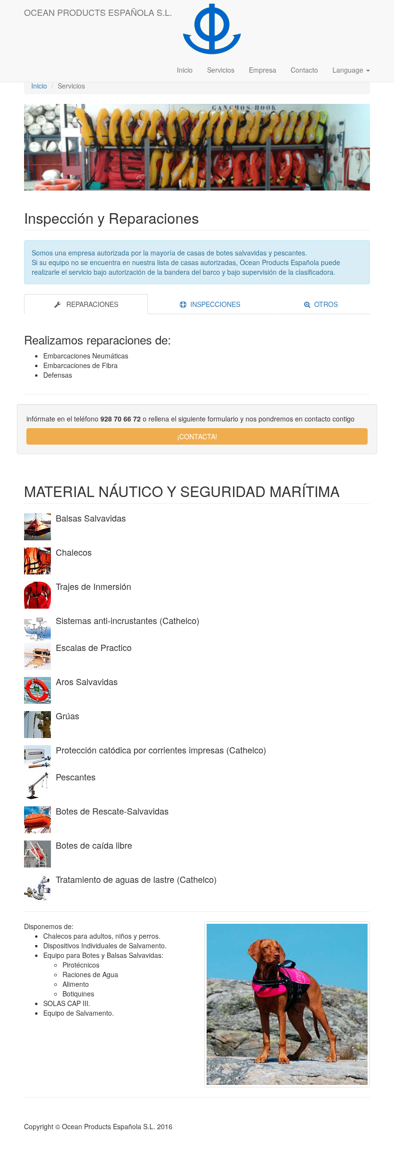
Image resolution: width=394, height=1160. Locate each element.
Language (348, 70)
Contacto (304, 70)
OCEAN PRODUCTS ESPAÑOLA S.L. (98, 12)
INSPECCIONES (213, 304)
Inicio (185, 70)
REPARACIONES (89, 304)
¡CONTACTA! (197, 436)
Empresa (262, 70)
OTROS (324, 304)
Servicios (220, 70)
